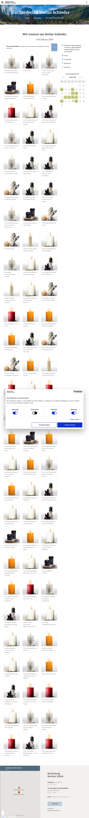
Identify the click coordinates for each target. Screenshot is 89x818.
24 (62, 101)
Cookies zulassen (69, 425)
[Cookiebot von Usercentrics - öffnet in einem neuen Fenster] (74, 391)
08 (80, 89)
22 (80, 97)
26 (69, 101)
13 (73, 93)
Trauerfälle (38, 18)
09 (83, 89)
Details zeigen (74, 419)
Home (27, 18)
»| (81, 77)
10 (62, 93)
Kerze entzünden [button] (27, 47)
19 (69, 97)
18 (65, 97)
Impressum (51, 808)
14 (76, 93)
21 (76, 97)
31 (62, 105)
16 (83, 93)
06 (73, 89)
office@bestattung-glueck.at (60, 796)
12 (69, 93)
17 (62, 97)
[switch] (34, 413)
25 (65, 101)
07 (76, 89)
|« (63, 77)
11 (65, 93)
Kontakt (55, 803)
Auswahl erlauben (44, 425)
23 (83, 97)
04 (65, 89)
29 (80, 101)
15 (80, 93)
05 (69, 89)
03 (62, 89)
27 (73, 101)
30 (83, 101)
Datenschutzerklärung (54, 810)
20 (73, 97)
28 (76, 101)
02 (83, 85)
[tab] (30, 47)
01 (80, 85)
